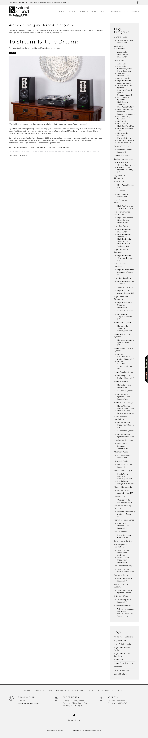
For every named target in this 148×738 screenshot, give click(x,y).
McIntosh (118, 667)
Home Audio (119, 660)
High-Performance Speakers (122, 655)
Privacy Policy (74, 720)
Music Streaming (121, 670)
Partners (80, 690)
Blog (126, 12)
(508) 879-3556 (24, 701)
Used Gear (115, 12)
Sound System (120, 674)
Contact (135, 12)
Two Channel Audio (88, 12)
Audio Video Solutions (123, 637)
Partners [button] (104, 12)
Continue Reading (18, 156)
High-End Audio (21, 147)
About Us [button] (71, 12)
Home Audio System (90, 151)
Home (61, 12)
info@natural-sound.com (29, 703)
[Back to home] (19, 12)
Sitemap (75, 730)
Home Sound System (123, 663)
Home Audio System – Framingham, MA (64, 151)
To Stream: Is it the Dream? (44, 41)
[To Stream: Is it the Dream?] (57, 88)
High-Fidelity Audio (38, 147)
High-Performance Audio (58, 147)
